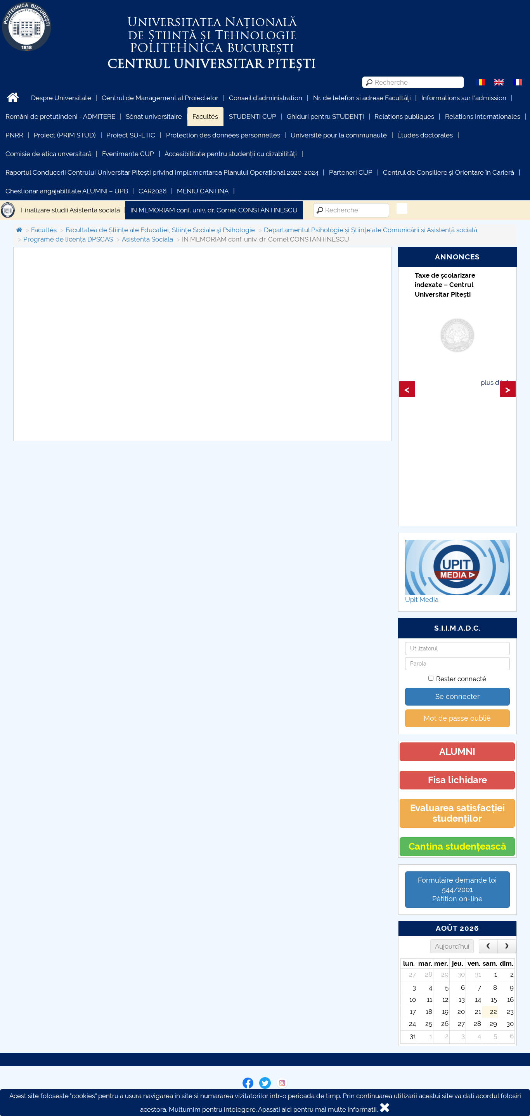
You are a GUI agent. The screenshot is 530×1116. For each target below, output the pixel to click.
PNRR (14, 135)
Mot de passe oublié (457, 718)
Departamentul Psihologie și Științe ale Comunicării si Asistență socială (370, 230)
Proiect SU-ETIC (130, 135)
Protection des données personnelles (223, 135)
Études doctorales (425, 135)
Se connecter (457, 696)
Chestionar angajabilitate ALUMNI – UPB (66, 191)
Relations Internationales (482, 116)
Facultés (205, 116)
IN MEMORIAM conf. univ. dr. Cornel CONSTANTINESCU (214, 210)
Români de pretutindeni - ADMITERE (60, 116)
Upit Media (421, 599)
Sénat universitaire (154, 116)
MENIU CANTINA (203, 191)
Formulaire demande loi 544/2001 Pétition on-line (457, 889)
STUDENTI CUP (252, 116)
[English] (499, 82)
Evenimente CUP (128, 154)
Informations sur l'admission (463, 98)
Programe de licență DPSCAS (68, 239)
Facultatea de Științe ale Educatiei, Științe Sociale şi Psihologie (160, 230)
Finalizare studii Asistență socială (70, 210)
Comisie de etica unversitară (48, 154)
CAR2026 (152, 191)
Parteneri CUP (350, 172)
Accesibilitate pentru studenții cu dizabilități (231, 154)
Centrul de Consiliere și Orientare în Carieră (448, 172)
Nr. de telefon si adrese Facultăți (362, 98)
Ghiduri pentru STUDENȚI (325, 116)
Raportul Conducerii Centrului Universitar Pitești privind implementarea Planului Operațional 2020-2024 (162, 172)
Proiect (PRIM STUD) (65, 135)
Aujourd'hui (452, 946)
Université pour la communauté (339, 135)
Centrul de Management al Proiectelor (160, 98)
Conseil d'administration (265, 98)
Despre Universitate (61, 98)
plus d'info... (498, 382)
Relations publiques (404, 116)
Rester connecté (461, 679)
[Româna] (480, 82)
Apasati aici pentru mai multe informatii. (318, 1109)
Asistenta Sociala (147, 239)
